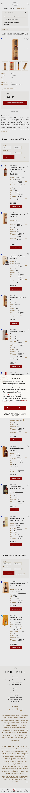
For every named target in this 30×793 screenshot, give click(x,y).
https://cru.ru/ (8, 395)
